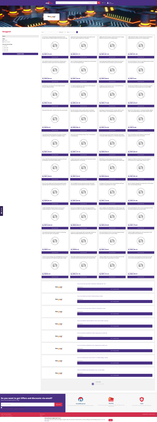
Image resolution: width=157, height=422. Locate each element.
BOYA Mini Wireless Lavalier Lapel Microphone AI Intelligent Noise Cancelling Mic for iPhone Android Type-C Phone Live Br (83, 111)
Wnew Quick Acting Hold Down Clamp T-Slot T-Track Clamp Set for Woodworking (83, 135)
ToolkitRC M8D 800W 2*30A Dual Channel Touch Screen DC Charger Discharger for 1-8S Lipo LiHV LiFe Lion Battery (53, 208)
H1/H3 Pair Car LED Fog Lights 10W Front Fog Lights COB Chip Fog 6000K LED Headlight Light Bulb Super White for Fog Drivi (83, 233)
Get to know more (115, 289)
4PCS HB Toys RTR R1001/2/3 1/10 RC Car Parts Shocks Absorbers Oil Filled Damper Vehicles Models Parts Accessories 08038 (140, 86)
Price (42, 32)
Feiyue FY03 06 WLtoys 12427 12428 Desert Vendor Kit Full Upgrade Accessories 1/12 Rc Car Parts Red (139, 135)
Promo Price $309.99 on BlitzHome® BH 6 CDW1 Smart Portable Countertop (92, 320)
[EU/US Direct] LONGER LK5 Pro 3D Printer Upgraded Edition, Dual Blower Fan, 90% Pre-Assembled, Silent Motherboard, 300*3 (83, 208)
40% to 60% (6, 49)
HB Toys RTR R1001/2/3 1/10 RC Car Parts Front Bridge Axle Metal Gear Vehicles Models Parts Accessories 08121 (140, 208)
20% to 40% (6, 47)
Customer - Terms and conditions (7, 408)
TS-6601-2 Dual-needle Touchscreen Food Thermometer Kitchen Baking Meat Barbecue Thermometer (83, 159)
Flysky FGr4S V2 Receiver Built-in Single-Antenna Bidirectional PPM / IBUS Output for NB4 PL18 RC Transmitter (83, 37)
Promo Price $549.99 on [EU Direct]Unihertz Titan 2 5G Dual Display (90, 370)
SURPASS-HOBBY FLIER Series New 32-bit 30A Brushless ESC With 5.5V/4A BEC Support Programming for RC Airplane (111, 257)
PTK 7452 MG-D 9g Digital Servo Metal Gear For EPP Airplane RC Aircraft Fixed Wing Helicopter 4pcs (83, 86)
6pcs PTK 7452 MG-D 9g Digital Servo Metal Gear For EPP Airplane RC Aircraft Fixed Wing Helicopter (140, 184)
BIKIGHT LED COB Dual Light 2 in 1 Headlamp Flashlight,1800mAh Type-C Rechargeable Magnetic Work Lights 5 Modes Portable (140, 111)
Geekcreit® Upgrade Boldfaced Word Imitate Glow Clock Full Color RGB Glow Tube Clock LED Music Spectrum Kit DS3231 (111, 62)
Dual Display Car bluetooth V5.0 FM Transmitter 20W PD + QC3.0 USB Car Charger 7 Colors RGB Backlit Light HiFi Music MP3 (111, 111)
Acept (110, 420)
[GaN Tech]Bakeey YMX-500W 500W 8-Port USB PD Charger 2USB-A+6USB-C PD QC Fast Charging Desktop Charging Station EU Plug (112, 208)
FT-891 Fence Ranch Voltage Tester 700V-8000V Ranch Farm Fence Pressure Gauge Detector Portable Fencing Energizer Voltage (55, 257)
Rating (68, 32)
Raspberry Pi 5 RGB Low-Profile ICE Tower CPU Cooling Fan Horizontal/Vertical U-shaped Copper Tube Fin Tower (139, 159)
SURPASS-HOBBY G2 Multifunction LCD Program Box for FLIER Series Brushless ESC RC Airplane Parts (140, 233)
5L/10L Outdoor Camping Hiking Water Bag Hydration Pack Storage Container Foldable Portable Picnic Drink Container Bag (54, 37)
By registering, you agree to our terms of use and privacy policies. (13, 407)
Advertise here (42, 414)
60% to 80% (6, 50)
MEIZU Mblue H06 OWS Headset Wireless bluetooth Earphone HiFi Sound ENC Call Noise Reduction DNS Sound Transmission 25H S (83, 257)
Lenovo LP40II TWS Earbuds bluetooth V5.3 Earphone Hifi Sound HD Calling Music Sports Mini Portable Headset (54, 159)
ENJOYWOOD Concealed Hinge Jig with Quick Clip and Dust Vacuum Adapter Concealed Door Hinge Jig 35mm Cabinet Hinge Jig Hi (111, 159)
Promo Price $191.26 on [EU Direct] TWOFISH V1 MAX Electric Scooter (91, 308)
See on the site (55, 57)
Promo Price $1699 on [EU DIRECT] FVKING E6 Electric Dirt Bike (90, 296)
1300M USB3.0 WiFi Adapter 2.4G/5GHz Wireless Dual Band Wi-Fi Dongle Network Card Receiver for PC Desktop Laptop (140, 37)
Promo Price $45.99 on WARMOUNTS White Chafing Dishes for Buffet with (92, 333)
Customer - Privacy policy (19, 408)
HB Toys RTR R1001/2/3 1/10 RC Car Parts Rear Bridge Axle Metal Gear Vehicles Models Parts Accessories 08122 (111, 233)
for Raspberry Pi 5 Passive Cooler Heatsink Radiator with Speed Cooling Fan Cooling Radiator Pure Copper (111, 184)
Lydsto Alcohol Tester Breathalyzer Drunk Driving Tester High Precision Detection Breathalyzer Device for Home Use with (140, 257)
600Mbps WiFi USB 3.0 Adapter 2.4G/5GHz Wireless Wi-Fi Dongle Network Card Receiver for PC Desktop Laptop (111, 37)
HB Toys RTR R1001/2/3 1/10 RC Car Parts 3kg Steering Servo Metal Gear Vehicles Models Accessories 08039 (141, 62)
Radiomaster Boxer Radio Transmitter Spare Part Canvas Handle (54, 110)
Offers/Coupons (7, 41)
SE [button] (104, 2)
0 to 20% (5, 45)
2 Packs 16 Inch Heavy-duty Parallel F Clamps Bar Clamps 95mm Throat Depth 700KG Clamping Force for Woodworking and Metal (112, 135)
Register (58, 404)
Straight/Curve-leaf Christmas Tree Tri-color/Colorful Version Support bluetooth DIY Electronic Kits (111, 86)
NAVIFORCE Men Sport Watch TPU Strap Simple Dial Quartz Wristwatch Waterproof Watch (53, 86)
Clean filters (20, 53)
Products (5, 40)
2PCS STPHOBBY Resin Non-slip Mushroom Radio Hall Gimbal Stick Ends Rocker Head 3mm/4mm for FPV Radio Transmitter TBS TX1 (83, 184)
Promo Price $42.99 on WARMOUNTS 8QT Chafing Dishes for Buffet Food (92, 345)
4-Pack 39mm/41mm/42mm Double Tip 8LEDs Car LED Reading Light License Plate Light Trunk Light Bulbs (54, 233)
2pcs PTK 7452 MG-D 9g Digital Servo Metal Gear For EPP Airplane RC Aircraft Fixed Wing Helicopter (83, 62)
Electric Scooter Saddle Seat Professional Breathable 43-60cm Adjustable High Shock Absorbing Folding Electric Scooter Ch (54, 184)
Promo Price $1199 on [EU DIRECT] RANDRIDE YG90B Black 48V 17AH (91, 283)
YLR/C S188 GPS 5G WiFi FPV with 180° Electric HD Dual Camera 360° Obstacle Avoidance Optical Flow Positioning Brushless (54, 62)
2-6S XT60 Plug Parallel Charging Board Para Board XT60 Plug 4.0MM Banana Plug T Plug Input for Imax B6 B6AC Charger (54, 135)
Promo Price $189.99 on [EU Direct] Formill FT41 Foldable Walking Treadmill (92, 357)
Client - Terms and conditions (6, 414)
